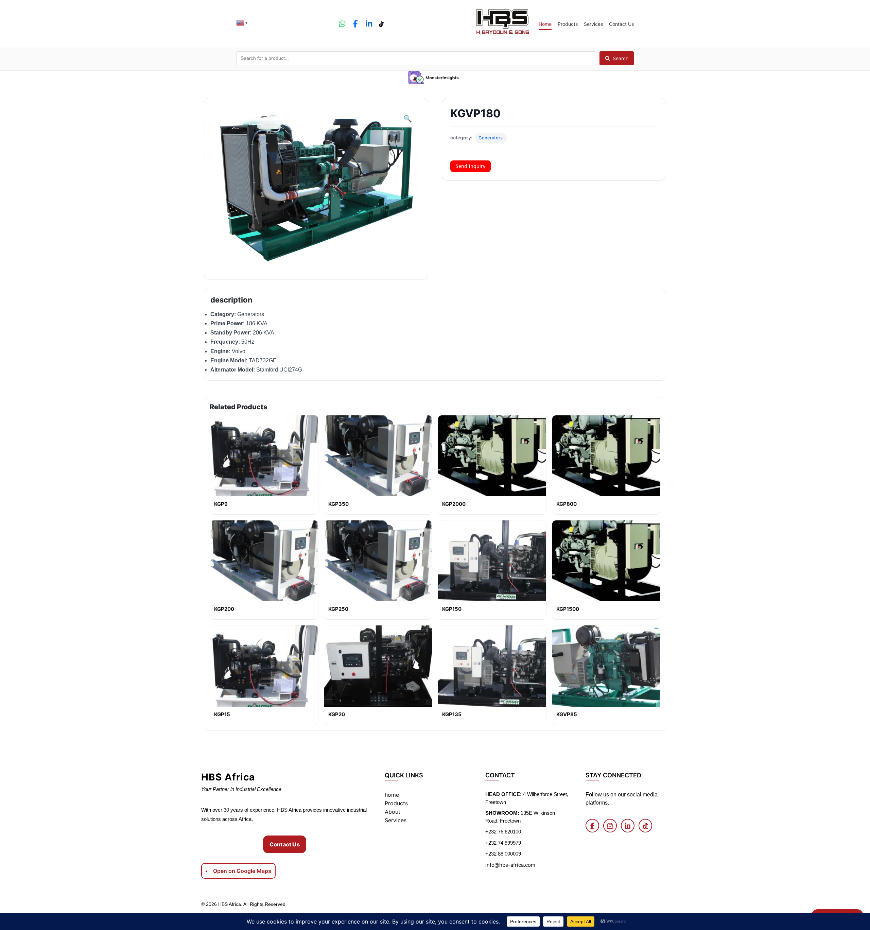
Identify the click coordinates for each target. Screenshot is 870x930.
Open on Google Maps (242, 870)
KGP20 (336, 714)
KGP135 (452, 714)
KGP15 (222, 714)
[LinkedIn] (368, 24)
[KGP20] (378, 665)
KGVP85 (566, 714)
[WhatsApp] (342, 24)
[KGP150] (492, 560)
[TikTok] (381, 23)
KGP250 (338, 609)
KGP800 (566, 504)
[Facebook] (355, 24)
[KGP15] (264, 665)
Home (545, 24)
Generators (490, 137)
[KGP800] (606, 455)
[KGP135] (492, 665)
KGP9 (221, 504)
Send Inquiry (470, 166)
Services (593, 24)
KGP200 (224, 609)
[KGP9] (264, 455)
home (392, 794)
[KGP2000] (492, 455)
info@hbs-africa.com (510, 865)
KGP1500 (567, 609)
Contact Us (621, 24)
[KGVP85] (606, 665)
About (392, 811)
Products (568, 24)
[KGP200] (264, 560)
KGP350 (338, 504)
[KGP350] (378, 455)
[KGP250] (378, 560)
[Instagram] (610, 825)
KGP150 (452, 609)
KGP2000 (454, 504)
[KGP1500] (606, 560)
